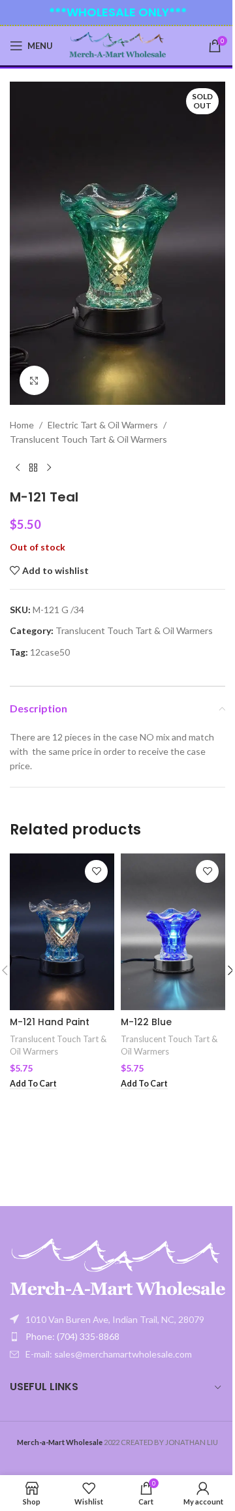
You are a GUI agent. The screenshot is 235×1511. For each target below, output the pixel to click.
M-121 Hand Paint (49, 1021)
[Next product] (49, 468)
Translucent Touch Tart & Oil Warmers (88, 439)
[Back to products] (33, 468)
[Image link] (117, 1267)
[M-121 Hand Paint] (62, 931)
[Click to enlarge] (34, 380)
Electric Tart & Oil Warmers (103, 424)
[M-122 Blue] (173, 931)
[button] (33, 1084)
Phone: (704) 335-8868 (72, 1146)
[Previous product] (17, 468)
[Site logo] (117, 44)
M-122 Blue (146, 1021)
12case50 (50, 652)
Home (22, 424)
